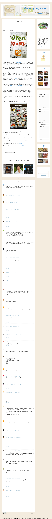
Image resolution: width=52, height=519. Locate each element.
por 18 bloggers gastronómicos (17, 85)
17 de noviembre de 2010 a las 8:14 (12, 202)
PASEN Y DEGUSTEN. (10, 518)
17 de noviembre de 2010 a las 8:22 (14, 209)
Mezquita (7, 406)
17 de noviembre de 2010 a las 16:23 (15, 326)
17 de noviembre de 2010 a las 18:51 (14, 376)
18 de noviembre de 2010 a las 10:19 (13, 430)
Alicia (7, 315)
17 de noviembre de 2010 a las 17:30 (12, 341)
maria (7, 459)
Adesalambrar (8, 369)
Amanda (7, 272)
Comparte (10, 160)
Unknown (7, 307)
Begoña (7, 450)
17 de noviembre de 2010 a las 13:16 (13, 315)
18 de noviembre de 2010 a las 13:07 (15, 437)
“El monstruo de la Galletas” (20, 62)
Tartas (40, 137)
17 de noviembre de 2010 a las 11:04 (14, 280)
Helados (40, 113)
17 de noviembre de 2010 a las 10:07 (13, 257)
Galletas (40, 109)
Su (6, 202)
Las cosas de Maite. (21, 518)
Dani (16, 78)
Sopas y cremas (41, 135)
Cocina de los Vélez (42, 107)
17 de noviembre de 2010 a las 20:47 (15, 384)
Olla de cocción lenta (42, 120)
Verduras (40, 139)
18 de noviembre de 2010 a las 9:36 (16, 421)
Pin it (20, 160)
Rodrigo (7, 209)
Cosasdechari (8, 421)
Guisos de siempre (42, 111)
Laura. (7, 490)
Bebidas (40, 98)
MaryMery (7, 384)
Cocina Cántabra (42, 105)
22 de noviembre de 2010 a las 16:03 (14, 490)
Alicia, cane (8, 334)
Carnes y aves (41, 103)
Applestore (21, 143)
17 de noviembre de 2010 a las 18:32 (17, 369)
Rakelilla (7, 280)
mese (6, 249)
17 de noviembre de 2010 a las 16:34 (16, 334)
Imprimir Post (26, 160)
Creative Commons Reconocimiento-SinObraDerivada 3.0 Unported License (38, 518)
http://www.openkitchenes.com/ (21, 145)
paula (7, 430)
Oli (6, 341)
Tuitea (16, 160)
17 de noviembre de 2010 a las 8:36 (14, 221)
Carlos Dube (8, 195)
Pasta (40, 128)
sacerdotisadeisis (9, 392)
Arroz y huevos (41, 96)
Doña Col (7, 230)
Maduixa (7, 437)
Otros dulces (41, 122)
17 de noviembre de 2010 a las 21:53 (18, 392)
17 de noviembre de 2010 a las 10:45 (15, 272)
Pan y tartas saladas (42, 124)
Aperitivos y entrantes (43, 94)
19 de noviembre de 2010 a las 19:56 (17, 478)
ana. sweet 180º (9, 478)
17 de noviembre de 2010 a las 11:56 (15, 307)
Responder (7, 217)
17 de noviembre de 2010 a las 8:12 (15, 195)
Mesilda (7, 376)
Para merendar (41, 126)
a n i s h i (7, 221)
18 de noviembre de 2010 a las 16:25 (14, 450)
